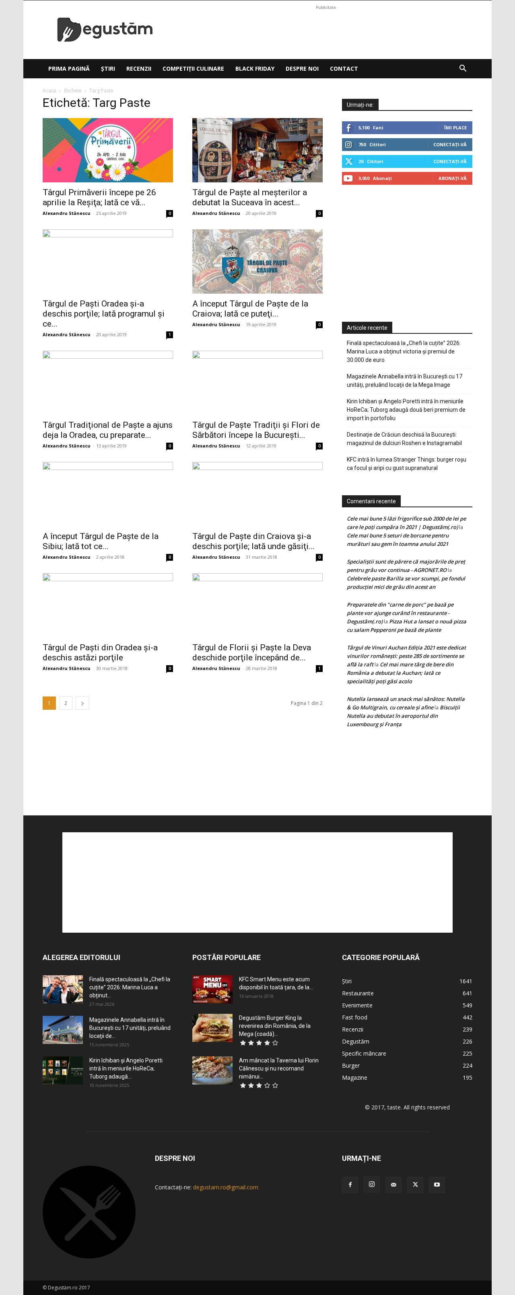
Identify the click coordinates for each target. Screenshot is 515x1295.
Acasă (49, 90)
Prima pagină (69, 68)
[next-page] (82, 703)
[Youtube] (437, 1185)
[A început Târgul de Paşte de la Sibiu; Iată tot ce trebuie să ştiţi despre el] (108, 494)
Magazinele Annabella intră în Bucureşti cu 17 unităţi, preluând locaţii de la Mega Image (404, 380)
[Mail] (393, 1185)
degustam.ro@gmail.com (225, 1187)
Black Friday (254, 68)
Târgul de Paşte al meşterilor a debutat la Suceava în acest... (249, 197)
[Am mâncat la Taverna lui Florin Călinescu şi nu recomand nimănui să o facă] (212, 1070)
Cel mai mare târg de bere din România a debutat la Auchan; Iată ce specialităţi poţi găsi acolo (400, 673)
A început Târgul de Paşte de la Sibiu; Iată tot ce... (101, 541)
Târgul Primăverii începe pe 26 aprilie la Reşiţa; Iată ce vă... (99, 197)
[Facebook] (350, 1185)
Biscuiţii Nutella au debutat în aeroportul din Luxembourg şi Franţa (403, 716)
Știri (108, 68)
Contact (344, 68)
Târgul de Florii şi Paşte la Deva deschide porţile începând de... (251, 652)
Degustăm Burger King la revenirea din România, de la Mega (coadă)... (275, 1026)
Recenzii (138, 68)
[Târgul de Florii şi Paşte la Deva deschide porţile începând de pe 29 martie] (257, 605)
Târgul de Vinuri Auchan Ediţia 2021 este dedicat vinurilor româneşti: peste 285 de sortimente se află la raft (406, 656)
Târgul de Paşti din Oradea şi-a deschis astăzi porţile (100, 652)
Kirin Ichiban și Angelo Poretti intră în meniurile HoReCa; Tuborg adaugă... (126, 1068)
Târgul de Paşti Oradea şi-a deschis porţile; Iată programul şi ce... (104, 314)
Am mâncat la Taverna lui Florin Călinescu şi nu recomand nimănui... (279, 1068)
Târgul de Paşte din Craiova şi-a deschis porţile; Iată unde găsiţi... (253, 541)
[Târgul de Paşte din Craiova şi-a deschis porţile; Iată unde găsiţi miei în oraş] (257, 494)
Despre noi (302, 68)
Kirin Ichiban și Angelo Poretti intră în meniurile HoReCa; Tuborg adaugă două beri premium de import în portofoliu (406, 409)
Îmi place (455, 128)
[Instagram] (372, 1185)
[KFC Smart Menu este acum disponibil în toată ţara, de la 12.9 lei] (212, 989)
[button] (462, 69)
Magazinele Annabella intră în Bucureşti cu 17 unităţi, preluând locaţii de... (130, 1028)
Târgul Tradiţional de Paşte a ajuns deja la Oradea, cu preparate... (108, 430)
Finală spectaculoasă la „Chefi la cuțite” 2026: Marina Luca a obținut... (129, 987)
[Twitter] (415, 1185)
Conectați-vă (450, 144)
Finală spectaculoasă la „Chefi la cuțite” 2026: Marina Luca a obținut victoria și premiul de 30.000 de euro (404, 351)
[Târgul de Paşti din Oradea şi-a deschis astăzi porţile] (108, 605)
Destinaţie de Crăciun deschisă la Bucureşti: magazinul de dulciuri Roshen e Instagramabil (404, 438)
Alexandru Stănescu (67, 213)
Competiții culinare (193, 68)
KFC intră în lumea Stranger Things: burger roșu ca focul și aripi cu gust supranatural (406, 463)
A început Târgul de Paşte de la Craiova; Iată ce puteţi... (250, 309)
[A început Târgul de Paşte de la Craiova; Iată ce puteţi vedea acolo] (257, 261)
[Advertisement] (325, 30)
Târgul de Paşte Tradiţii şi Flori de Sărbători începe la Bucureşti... (256, 430)
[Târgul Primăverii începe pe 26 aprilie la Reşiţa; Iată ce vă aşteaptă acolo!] (108, 150)
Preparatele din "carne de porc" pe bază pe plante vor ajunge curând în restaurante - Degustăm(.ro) (400, 613)
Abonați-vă (453, 178)
